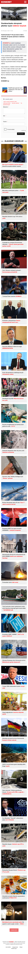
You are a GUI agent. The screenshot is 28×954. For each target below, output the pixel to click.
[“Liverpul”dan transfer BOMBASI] (14, 285)
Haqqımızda (15, 947)
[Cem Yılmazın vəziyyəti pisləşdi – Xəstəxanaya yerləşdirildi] (14, 259)
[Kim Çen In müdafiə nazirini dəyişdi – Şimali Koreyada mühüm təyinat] (14, 153)
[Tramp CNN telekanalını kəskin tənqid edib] (14, 675)
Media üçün (14, 948)
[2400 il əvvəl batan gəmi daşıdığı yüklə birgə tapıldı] (14, 753)
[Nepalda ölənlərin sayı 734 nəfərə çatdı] (14, 205)
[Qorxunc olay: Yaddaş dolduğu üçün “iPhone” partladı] (14, 465)
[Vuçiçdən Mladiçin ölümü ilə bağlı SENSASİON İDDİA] (14, 335)
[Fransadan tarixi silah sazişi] (14, 571)
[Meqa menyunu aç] (25, 2)
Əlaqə (21, 947)
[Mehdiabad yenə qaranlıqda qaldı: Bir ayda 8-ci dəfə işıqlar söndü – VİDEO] (14, 911)
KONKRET (11, 941)
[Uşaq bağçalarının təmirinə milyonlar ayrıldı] (14, 701)
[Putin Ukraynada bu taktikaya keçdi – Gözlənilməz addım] (14, 361)
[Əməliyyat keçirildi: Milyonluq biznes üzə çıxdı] (14, 387)
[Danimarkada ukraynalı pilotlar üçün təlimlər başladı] (14, 13)
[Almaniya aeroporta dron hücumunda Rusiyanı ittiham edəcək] (14, 727)
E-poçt (5, 121)
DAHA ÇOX (14, 930)
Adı (4, 115)
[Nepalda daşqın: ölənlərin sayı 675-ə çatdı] (14, 833)
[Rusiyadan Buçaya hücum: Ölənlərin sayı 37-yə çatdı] (14, 859)
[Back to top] (23, 949)
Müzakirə (5, 107)
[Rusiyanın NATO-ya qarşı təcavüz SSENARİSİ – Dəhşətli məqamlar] (14, 517)
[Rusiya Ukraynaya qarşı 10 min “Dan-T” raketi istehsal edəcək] (14, 491)
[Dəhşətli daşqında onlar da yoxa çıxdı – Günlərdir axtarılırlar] (14, 439)
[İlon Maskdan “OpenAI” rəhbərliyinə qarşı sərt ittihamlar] (14, 807)
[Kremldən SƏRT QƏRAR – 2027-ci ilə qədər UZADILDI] (14, 623)
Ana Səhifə (8, 947)
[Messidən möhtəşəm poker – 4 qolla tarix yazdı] (14, 179)
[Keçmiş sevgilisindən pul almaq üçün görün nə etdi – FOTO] (14, 413)
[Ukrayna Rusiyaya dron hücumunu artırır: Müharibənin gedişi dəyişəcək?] (14, 649)
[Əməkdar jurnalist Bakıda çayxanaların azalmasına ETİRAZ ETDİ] (14, 885)
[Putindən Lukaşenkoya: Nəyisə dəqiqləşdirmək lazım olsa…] (14, 309)
